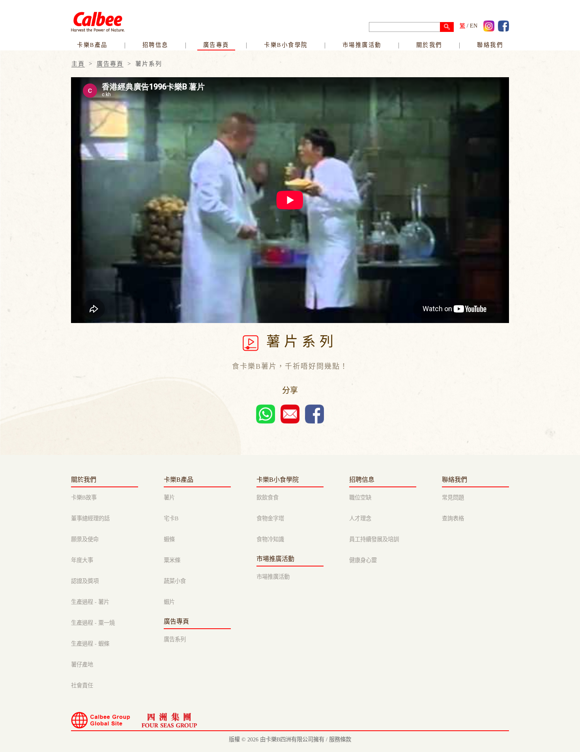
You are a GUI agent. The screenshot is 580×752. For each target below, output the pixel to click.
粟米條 (172, 560)
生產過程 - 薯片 (90, 602)
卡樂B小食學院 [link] (286, 45)
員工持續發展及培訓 (374, 539)
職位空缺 (360, 497)
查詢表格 (453, 518)
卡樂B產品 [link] (92, 45)
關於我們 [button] (429, 45)
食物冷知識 (270, 539)
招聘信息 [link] (155, 45)
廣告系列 (175, 639)
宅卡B (171, 518)
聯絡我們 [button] (490, 45)
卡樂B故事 (84, 497)
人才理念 (360, 518)
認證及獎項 (85, 581)
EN (473, 26)
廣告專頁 (216, 45)
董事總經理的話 (90, 518)
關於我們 (83, 479)
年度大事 (82, 560)
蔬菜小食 (175, 581)
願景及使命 (85, 539)
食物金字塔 (270, 518)
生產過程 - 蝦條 (90, 644)
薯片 (169, 497)
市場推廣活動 (362, 45)
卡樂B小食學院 (277, 479)
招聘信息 (361, 479)
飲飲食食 (267, 497)
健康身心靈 (363, 560)
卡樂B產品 (178, 479)
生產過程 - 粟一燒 (93, 623)
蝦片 (169, 602)
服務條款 (340, 739)
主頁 (78, 64)
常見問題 (453, 497)
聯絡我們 (454, 479)
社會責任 (82, 685)
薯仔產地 (82, 664)
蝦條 (169, 539)
